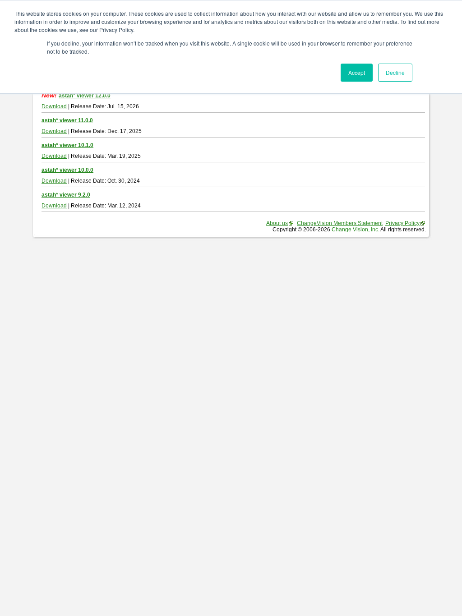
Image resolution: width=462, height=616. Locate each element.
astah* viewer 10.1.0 (67, 145)
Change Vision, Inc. (355, 229)
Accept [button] (356, 72)
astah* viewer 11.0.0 (67, 120)
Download (54, 106)
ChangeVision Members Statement (340, 223)
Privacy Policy (402, 223)
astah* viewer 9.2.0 (66, 195)
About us (277, 223)
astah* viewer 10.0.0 (67, 170)
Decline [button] (395, 72)
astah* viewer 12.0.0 (85, 95)
